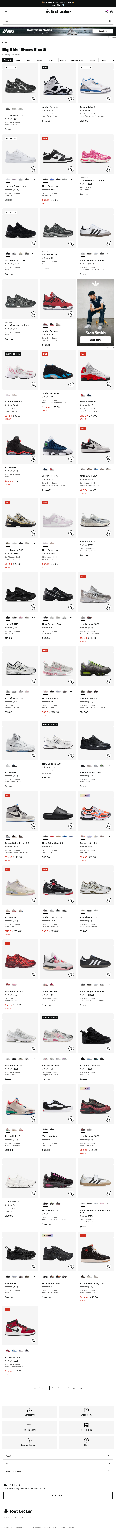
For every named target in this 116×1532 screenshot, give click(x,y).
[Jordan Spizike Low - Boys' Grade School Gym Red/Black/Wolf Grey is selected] (45, 911)
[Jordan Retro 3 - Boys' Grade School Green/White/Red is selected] (8, 1129)
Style (51, 60)
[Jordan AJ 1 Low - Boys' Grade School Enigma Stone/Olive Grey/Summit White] (102, 469)
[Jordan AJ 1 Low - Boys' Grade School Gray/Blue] (108, 469)
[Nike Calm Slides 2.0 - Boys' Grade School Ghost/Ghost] (71, 836)
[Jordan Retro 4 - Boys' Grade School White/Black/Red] (58, 324)
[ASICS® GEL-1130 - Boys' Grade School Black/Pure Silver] (89, 911)
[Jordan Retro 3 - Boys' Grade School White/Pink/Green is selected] (8, 911)
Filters (6, 60)
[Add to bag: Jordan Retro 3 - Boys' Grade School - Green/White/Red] (33, 1119)
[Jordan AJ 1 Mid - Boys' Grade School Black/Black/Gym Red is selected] (8, 1351)
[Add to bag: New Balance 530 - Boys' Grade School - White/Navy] (71, 755)
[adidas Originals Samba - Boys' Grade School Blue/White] (96, 253)
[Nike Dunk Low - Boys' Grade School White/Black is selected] (45, 179)
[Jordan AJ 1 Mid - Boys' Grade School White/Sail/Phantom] (20, 1351)
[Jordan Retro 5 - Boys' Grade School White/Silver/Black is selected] (8, 766)
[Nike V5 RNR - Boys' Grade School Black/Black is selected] (8, 617)
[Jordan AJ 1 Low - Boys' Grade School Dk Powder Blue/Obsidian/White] (96, 469)
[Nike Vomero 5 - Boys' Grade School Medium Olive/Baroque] (27, 1277)
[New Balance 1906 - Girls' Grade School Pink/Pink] (14, 985)
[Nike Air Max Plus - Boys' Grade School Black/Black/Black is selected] (45, 1277)
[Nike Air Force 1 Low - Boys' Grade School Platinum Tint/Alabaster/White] (20, 179)
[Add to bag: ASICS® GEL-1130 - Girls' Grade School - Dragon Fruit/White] (71, 1048)
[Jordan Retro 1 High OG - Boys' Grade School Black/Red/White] (14, 836)
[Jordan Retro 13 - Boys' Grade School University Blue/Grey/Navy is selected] (45, 469)
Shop (8, 1463)
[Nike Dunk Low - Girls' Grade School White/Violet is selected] (45, 543)
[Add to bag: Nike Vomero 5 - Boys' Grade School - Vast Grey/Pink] (71, 681)
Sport (92, 60)
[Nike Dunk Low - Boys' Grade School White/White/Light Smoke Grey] (64, 179)
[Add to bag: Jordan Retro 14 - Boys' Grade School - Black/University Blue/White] (71, 384)
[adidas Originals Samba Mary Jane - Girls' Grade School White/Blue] (96, 1203)
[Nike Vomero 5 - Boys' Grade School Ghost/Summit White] (58, 692)
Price (62, 60)
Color (18, 60)
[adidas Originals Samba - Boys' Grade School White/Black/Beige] (89, 253)
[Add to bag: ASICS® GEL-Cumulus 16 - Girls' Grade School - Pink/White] (108, 169)
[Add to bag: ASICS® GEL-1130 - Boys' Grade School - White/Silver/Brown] (108, 900)
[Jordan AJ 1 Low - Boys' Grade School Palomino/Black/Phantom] (89, 469)
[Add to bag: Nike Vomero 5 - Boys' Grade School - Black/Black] (33, 1266)
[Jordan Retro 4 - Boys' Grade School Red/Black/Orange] (52, 324)
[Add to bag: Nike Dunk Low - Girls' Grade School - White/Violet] (71, 533)
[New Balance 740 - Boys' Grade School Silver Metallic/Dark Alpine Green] (27, 543)
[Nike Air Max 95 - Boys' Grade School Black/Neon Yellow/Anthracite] (52, 1203)
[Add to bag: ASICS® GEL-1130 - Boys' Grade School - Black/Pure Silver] (33, 98)
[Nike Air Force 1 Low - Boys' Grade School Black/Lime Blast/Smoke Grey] (27, 179)
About (8, 1456)
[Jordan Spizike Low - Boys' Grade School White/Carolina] (52, 911)
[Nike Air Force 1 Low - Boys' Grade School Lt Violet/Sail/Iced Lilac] (14, 179)
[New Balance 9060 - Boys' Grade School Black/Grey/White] (27, 253)
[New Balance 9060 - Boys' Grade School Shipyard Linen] (20, 253)
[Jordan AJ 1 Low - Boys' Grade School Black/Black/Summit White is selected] (83, 469)
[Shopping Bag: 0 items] (111, 11)
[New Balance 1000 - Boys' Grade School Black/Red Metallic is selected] (83, 1129)
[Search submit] (110, 21)
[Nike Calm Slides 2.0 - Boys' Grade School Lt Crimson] (52, 836)
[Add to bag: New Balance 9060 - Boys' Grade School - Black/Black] (33, 243)
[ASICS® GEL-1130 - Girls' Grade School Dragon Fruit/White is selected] (45, 1059)
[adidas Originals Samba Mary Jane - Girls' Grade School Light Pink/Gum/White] (102, 1203)
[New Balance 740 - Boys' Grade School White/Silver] (14, 543)
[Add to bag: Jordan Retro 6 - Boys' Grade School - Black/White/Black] (71, 98)
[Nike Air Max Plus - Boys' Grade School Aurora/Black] (52, 1277)
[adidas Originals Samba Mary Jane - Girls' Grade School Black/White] (89, 1203)
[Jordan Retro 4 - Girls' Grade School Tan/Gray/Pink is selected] (45, 985)
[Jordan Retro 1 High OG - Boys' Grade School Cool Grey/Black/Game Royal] (89, 1277)
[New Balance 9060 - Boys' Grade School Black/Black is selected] (8, 253)
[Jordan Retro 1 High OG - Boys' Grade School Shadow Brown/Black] (20, 836)
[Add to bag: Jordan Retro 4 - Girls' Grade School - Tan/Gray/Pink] (71, 974)
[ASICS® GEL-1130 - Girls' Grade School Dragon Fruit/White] (27, 692)
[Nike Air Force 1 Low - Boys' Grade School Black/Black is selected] (83, 766)
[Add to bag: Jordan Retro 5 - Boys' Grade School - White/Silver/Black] (33, 755)
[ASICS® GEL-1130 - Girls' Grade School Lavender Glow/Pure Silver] (20, 692)
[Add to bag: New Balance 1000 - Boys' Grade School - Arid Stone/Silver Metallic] (108, 607)
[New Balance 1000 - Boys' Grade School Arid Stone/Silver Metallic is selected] (83, 617)
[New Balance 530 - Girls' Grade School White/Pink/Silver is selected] (8, 395)
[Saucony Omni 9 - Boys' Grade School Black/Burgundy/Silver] (102, 836)
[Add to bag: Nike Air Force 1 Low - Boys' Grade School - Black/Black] (108, 755)
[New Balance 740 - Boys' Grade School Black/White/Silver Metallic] (64, 617)
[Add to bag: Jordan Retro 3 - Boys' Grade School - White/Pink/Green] (33, 900)
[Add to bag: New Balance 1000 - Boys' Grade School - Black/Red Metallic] (108, 1119)
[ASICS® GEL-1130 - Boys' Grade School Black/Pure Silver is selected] (8, 109)
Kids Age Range (77, 60)
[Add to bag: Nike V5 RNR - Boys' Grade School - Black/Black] (33, 607)
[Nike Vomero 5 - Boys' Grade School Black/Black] (52, 692)
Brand (104, 60)
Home (4, 43)
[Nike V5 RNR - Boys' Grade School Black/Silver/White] (14, 617)
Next (75, 1388)
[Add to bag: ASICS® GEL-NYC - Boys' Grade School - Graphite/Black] (71, 243)
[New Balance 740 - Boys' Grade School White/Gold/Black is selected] (8, 543)
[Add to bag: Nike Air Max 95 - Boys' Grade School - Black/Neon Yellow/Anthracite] (108, 681)
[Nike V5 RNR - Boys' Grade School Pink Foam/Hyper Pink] (20, 617)
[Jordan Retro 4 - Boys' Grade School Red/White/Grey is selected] (45, 324)
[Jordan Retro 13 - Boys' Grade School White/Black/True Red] (52, 469)
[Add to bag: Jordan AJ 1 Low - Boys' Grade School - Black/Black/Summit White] (108, 459)
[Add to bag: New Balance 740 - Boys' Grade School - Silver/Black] (71, 607)
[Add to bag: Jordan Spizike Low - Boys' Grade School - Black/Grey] (108, 1048)
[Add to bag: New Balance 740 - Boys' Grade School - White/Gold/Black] (33, 533)
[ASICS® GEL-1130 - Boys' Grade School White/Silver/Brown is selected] (83, 911)
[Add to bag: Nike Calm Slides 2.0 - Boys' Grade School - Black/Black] (71, 826)
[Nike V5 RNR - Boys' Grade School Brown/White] (27, 617)
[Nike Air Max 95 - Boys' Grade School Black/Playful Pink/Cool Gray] (96, 692)
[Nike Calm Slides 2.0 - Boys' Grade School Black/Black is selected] (45, 836)
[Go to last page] (81, 1388)
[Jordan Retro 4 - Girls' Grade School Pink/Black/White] (52, 985)
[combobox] (58, 21)
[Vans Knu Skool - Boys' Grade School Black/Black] (52, 1129)
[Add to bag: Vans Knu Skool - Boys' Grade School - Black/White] (71, 1119)
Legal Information (13, 1471)
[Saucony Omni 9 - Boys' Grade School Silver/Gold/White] (96, 836)
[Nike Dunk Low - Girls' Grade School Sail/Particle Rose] (52, 543)
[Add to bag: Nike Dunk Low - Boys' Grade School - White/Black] (71, 169)
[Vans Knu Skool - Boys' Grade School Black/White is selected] (45, 1129)
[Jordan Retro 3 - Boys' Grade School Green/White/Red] (20, 911)
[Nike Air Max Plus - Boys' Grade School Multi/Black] (64, 1277)
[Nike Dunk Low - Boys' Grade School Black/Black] (58, 179)
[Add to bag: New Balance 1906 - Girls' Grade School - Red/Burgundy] (33, 974)
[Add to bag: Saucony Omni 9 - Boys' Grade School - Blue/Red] (108, 826)
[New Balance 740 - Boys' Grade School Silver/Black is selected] (45, 617)
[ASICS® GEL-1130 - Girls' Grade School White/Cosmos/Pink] (14, 692)
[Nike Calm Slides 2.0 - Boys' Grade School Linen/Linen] (58, 836)
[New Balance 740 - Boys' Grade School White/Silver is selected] (8, 1059)
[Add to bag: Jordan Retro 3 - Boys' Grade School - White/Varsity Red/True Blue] (108, 98)
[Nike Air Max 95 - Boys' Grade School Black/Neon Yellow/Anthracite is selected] (83, 692)
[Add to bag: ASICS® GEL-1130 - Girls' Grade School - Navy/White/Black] (33, 681)
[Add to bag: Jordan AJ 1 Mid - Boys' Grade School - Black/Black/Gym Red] (33, 1340)
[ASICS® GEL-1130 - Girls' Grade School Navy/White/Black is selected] (8, 692)
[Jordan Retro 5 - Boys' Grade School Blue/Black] (14, 766)
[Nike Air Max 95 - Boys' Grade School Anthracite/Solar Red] (89, 692)
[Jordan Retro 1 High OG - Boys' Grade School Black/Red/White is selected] (83, 1277)
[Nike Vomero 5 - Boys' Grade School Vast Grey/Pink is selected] (45, 692)
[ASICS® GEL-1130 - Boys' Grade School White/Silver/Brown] (14, 109)
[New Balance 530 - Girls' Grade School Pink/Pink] (14, 395)
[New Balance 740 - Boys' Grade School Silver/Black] (20, 543)
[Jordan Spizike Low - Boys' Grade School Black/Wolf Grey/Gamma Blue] (58, 911)
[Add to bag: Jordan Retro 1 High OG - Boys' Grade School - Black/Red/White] (108, 1266)
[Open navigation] (5, 11)
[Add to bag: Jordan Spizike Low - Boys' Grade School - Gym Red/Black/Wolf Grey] (71, 900)
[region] (58, 3)
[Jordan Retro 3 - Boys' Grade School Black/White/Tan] (14, 911)
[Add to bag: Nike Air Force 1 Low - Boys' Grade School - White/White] (33, 169)
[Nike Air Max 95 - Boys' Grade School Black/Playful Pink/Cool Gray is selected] (45, 1203)
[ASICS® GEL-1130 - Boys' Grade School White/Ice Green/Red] (20, 109)
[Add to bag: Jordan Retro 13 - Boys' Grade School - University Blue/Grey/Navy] (71, 459)
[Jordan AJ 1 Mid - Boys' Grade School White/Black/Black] (27, 1351)
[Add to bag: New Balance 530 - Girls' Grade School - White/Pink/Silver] (33, 384)
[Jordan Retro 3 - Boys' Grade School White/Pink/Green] (14, 1129)
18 (68, 1388)
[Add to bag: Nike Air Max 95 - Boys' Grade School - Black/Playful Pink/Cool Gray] (71, 1193)
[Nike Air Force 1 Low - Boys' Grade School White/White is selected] (8, 179)
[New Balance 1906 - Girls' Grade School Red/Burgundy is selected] (8, 985)
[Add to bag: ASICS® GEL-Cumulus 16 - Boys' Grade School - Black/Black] (33, 314)
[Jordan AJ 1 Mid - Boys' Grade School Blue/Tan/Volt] (14, 1351)
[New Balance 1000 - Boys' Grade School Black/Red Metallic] (89, 617)
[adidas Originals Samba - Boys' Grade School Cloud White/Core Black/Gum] (102, 985)
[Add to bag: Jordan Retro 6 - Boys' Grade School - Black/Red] (33, 459)
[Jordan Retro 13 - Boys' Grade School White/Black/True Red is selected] (83, 395)
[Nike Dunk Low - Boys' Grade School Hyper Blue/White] (52, 179)
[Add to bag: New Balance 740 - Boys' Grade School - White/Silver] (33, 1048)
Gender (40, 60)
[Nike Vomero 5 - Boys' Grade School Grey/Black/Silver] (64, 692)
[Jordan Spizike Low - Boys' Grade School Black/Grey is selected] (83, 1059)
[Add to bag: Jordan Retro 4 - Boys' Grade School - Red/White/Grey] (71, 314)
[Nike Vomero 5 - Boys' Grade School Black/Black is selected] (8, 1277)
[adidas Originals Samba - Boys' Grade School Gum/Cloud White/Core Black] (102, 253)
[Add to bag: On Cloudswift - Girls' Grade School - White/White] (33, 1193)
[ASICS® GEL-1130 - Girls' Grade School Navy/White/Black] (52, 1059)
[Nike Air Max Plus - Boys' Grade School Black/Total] (58, 1277)
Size (28, 60)
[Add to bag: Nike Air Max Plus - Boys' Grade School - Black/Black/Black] (71, 1266)
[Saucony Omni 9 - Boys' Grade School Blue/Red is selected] (83, 836)
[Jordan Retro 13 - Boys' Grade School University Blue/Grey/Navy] (89, 395)
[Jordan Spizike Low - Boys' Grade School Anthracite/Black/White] (64, 911)
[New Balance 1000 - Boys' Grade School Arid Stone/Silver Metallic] (89, 1129)
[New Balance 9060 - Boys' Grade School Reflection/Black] (14, 253)
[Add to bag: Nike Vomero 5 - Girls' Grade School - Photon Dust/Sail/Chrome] (108, 533)
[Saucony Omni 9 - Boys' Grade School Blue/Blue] (89, 836)
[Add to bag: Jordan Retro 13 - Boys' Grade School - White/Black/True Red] (108, 384)
